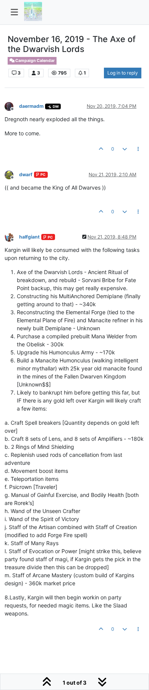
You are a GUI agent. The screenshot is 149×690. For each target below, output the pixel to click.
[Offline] (12, 105)
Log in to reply (122, 73)
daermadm (31, 106)
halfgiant (29, 237)
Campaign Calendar (35, 60)
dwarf (25, 174)
